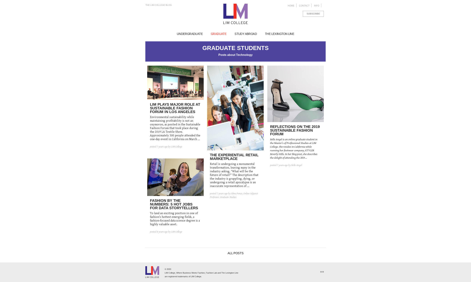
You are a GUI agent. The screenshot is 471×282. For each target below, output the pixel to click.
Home (291, 5)
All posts (236, 253)
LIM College (235, 14)
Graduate (218, 33)
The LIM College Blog (158, 5)
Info (316, 5)
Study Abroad (246, 33)
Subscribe (313, 14)
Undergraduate (190, 33)
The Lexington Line (279, 33)
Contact (304, 5)
